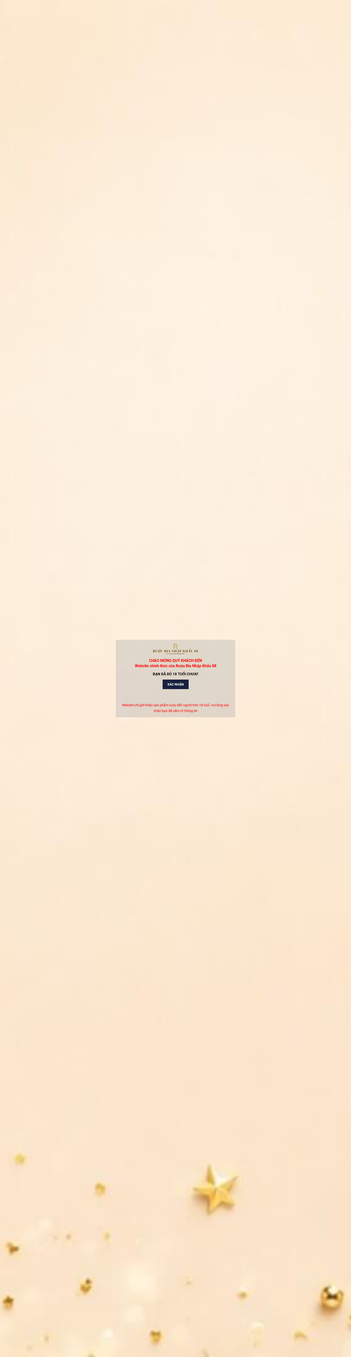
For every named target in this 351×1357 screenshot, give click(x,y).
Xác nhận (175, 684)
